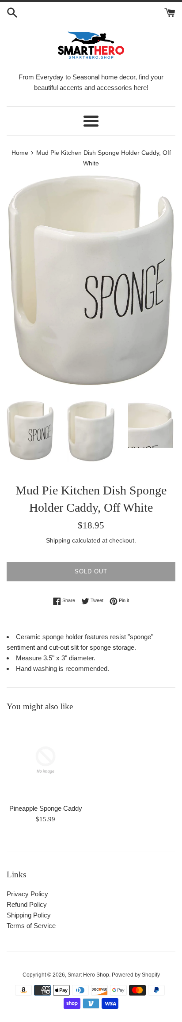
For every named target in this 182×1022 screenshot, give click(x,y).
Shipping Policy (29, 915)
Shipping (58, 540)
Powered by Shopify (136, 975)
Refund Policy (27, 904)
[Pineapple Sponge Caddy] (45, 760)
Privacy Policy (27, 894)
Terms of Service (31, 925)
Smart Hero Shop (88, 975)
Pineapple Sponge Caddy (45, 808)
